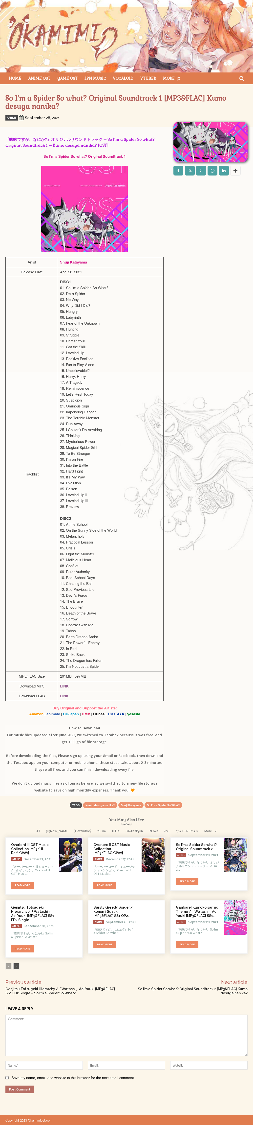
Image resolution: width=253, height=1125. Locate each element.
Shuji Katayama (131, 805)
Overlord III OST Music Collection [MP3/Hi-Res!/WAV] (29, 849)
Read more (22, 885)
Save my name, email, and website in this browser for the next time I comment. (73, 1077)
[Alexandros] (82, 831)
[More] (235, 171)
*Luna (101, 831)
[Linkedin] (224, 171)
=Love (153, 831)
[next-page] (16, 966)
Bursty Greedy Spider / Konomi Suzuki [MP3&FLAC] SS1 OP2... (113, 911)
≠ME (167, 831)
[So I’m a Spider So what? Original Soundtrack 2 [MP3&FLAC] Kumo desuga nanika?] (235, 855)
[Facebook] (178, 171)
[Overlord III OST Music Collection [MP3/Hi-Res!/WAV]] (70, 855)
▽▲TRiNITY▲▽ (187, 831)
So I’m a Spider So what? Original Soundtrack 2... (196, 847)
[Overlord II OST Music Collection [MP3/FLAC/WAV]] (153, 855)
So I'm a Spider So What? (163, 805)
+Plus (115, 831)
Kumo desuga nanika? (100, 805)
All (38, 831)
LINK (64, 686)
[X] (190, 171)
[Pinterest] (201, 171)
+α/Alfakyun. (134, 831)
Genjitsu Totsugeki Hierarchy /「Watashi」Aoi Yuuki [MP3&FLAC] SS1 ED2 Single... (32, 913)
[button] (242, 78)
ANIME (12, 118)
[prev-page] (8, 966)
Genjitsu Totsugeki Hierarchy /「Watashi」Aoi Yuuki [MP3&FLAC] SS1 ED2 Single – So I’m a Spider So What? (60, 991)
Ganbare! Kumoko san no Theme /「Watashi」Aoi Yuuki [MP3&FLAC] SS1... (197, 911)
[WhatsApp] (212, 171)
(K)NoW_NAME (57, 831)
